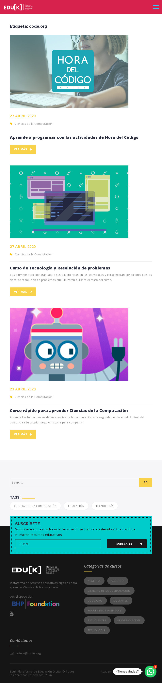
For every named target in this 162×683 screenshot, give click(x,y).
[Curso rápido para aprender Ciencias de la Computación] (69, 344)
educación (76, 506)
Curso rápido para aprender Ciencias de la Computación (69, 410)
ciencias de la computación (35, 506)
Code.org (95, 600)
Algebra (94, 581)
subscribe (124, 543)
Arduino (117, 581)
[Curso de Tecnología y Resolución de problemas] (69, 201)
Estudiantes (97, 620)
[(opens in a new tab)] (69, 71)
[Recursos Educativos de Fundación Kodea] (18, 6)
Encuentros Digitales (104, 610)
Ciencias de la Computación (34, 124)
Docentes (120, 600)
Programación (128, 620)
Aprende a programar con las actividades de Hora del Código (74, 137)
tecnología (105, 506)
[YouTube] (12, 613)
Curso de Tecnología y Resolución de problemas (60, 268)
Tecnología (96, 630)
